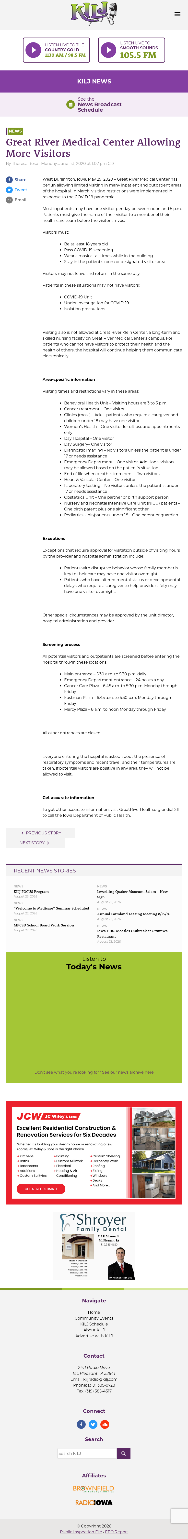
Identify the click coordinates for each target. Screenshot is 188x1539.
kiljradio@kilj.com (100, 1379)
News (15, 131)
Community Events (94, 1318)
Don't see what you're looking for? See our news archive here (94, 1072)
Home (94, 1312)
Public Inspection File (81, 1532)
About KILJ (94, 1330)
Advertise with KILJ (94, 1336)
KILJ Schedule (94, 1324)
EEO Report (116, 1532)
